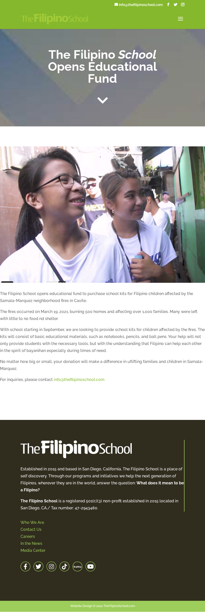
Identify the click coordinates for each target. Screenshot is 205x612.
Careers (27, 536)
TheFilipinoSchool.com (119, 606)
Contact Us (31, 529)
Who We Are (32, 522)
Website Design (81, 606)
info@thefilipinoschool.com (79, 379)
